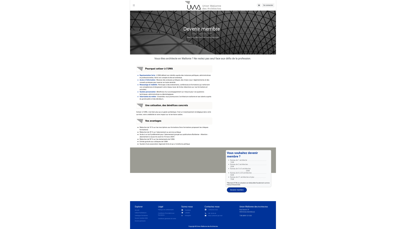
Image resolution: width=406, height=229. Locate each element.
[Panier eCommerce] (259, 5)
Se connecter (268, 5)
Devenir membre (237, 190)
